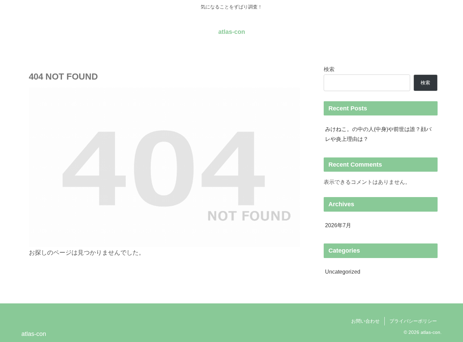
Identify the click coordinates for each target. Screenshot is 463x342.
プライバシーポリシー (413, 321)
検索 (329, 69)
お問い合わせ (365, 321)
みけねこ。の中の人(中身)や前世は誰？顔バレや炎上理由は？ (378, 134)
